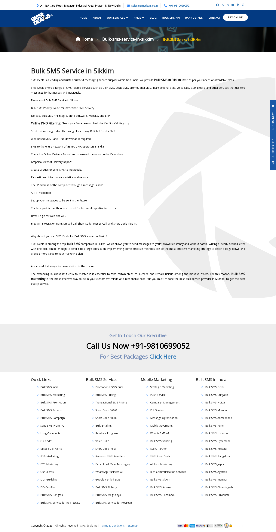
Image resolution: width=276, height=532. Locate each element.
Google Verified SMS (107, 479)
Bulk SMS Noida (215, 402)
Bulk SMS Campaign (52, 418)
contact (214, 17)
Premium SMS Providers (110, 456)
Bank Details (194, 17)
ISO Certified (48, 487)
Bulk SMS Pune (214, 425)
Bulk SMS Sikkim (160, 479)
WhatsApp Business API (109, 472)
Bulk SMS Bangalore (217, 456)
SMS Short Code (160, 456)
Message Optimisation (164, 418)
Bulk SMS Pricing (105, 395)
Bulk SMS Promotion (53, 402)
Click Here (162, 356)
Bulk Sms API (171, 17)
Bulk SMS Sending (161, 441)
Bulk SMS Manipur (216, 479)
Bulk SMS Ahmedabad (218, 418)
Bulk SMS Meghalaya (108, 495)
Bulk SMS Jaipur (214, 464)
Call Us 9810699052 (273, 152)
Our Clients (47, 472)
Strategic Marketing (162, 387)
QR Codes (46, 441)
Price (137, 17)
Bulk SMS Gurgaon (216, 395)
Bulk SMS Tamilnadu (162, 495)
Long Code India (50, 433)
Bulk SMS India (49, 387)
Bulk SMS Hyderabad (218, 441)
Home (83, 17)
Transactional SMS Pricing (111, 402)
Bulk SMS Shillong (106, 487)
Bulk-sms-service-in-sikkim (128, 39)
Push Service (158, 395)
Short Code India (105, 448)
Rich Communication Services (168, 472)
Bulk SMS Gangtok (51, 495)
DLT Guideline (48, 479)
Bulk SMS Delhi (214, 387)
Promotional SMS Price (109, 387)
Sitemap (133, 525)
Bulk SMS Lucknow (216, 433)
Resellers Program (106, 433)
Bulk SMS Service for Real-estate (60, 502)
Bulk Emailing (103, 425)
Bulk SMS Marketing (52, 395)
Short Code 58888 (106, 418)
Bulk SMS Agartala (216, 472)
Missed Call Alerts (51, 448)
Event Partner (158, 448)
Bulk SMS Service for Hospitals (114, 502)
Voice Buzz (102, 441)
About (97, 17)
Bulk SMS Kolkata (216, 448)
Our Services (116, 17)
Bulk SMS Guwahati (217, 495)
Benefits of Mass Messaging (112, 464)
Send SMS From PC (52, 425)
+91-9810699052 (179, 5)
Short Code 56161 (106, 410)
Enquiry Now (273, 119)
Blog (153, 17)
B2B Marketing (49, 456)
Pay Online (235, 17)
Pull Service (157, 410)
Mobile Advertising (161, 425)
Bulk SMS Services (51, 410)
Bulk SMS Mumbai (216, 410)
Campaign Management (164, 402)
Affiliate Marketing (161, 464)
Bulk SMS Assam (160, 487)
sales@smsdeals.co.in (144, 5)
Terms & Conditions (112, 525)
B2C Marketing (49, 464)
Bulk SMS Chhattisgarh (219, 487)
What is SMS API (160, 433)
